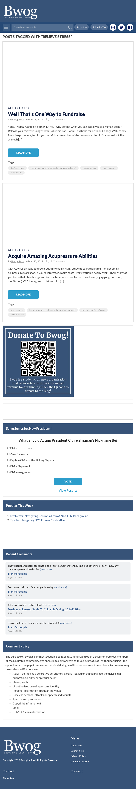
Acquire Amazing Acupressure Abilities (53, 256)
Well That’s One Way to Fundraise (46, 114)
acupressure (17, 310)
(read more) (46, 569)
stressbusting (109, 168)
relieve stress (89, 168)
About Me (8, 778)
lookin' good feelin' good (93, 310)
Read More (23, 152)
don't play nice (17, 168)
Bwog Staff (17, 119)
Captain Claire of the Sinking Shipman (32, 460)
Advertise (76, 745)
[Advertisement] (68, 411)
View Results (68, 490)
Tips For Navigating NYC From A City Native (37, 520)
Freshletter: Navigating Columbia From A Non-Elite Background (49, 515)
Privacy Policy (78, 756)
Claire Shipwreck (20, 466)
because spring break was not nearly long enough (52, 310)
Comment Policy (80, 761)
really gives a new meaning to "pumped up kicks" (53, 168)
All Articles (18, 108)
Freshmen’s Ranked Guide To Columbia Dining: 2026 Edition (44, 609)
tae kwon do (16, 172)
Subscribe (81, 27)
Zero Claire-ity (19, 454)
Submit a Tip (99, 27)
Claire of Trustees (21, 448)
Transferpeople (17, 573)
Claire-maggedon (20, 472)
